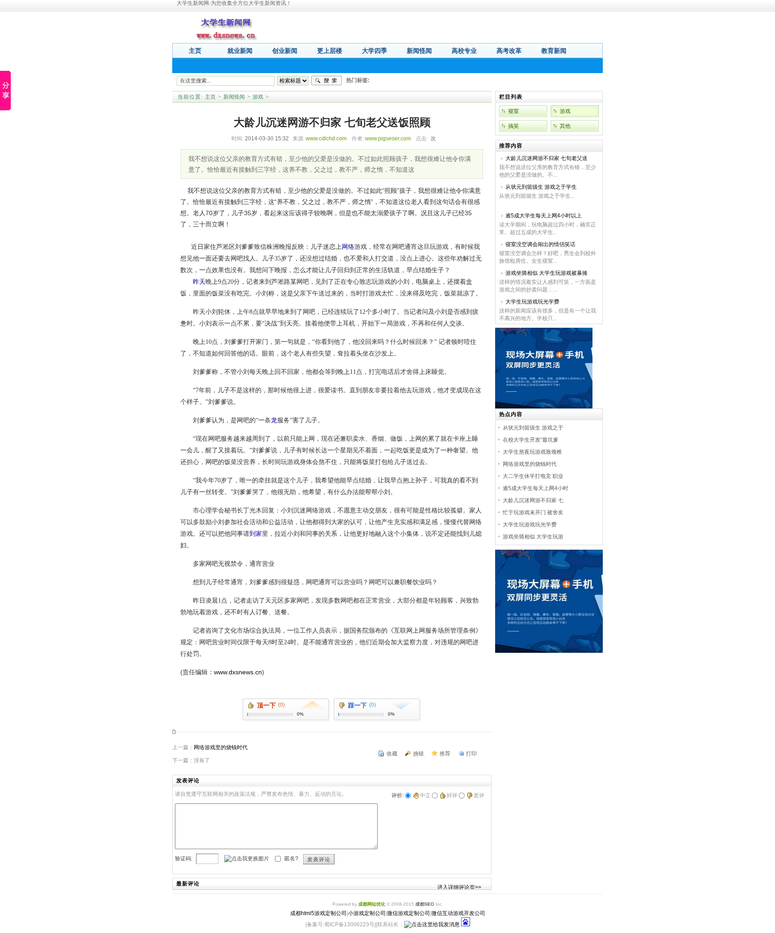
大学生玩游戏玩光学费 (532, 302)
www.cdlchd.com (326, 138)
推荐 (445, 754)
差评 (479, 795)
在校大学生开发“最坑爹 (530, 440)
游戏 (258, 97)
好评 (452, 795)
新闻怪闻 (234, 97)
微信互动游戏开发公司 (458, 913)
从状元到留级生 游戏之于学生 (541, 187)
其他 (565, 126)
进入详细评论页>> (459, 887)
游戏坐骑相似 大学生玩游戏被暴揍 (546, 273)
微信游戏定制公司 (408, 913)
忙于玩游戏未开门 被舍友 (533, 512)
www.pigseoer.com (388, 138)
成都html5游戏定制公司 (318, 913)
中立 (425, 795)
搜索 (326, 81)
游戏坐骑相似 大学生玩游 (533, 537)
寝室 (513, 111)
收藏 (392, 754)
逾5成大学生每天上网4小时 (535, 488)
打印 (471, 754)
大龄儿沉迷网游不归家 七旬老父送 (546, 158)
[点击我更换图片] (246, 859)
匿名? (291, 858)
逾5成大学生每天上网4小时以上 (543, 216)
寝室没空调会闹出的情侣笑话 (540, 244)
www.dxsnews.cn (238, 672)
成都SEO (424, 904)
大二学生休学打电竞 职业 (533, 476)
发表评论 (319, 859)
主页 (210, 97)
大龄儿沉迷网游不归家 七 (533, 500)
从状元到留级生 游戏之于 (533, 428)
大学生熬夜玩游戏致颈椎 (532, 452)
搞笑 (513, 126)
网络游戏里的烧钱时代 (221, 747)
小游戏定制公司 (367, 913)
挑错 (418, 754)
